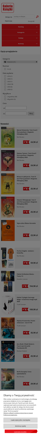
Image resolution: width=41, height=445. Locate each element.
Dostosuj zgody (20, 426)
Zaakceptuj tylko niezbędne (20, 420)
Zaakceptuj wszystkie (20, 432)
